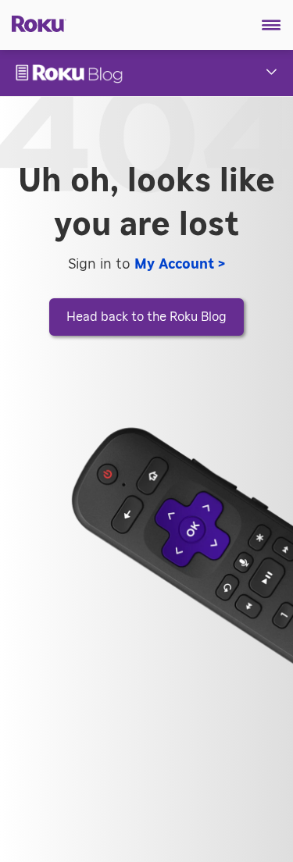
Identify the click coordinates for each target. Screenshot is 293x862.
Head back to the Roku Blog (146, 317)
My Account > (179, 265)
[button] (271, 25)
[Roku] (33, 22)
